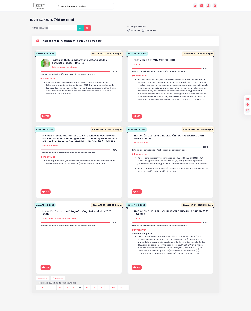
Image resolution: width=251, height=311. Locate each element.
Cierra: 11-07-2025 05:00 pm (107, 205)
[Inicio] (195, 5)
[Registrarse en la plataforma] (215, 5)
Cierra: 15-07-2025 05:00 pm (198, 129)
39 (73, 287)
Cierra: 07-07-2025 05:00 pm (198, 205)
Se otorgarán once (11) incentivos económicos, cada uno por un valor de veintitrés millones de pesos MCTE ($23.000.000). (80, 162)
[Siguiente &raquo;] (127, 287)
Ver (47, 116)
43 (100, 287)
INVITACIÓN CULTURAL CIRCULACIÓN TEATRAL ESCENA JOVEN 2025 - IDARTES (169, 137)
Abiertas (135, 30)
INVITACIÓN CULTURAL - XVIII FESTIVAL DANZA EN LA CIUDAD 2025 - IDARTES (171, 213)
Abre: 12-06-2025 (45, 205)
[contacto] (247, 110)
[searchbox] (51, 28)
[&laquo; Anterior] (38, 287)
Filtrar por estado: (136, 26)
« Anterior (42, 278)
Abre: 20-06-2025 (45, 53)
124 (114, 287)
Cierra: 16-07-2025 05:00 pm (107, 129)
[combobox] (62, 27)
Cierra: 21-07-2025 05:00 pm (107, 53)
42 (93, 287)
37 (60, 287)
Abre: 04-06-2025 (137, 53)
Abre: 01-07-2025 (136, 129)
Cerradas (151, 30)
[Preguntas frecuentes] (247, 104)
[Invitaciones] (201, 5)
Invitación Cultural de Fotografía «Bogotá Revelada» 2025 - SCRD (77, 213)
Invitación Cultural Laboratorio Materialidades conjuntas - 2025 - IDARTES (79, 61)
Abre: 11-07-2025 (44, 129)
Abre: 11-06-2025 (136, 205)
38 (66, 287)
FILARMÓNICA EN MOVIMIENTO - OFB (154, 60)
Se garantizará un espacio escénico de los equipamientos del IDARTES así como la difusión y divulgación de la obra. (173, 170)
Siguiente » (58, 278)
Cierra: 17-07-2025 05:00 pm (198, 53)
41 (87, 287)
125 (121, 287)
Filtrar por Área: (40, 27)
